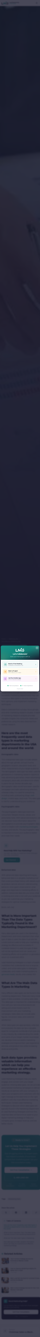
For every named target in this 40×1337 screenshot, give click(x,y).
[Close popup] (37, 647)
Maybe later (20, 688)
